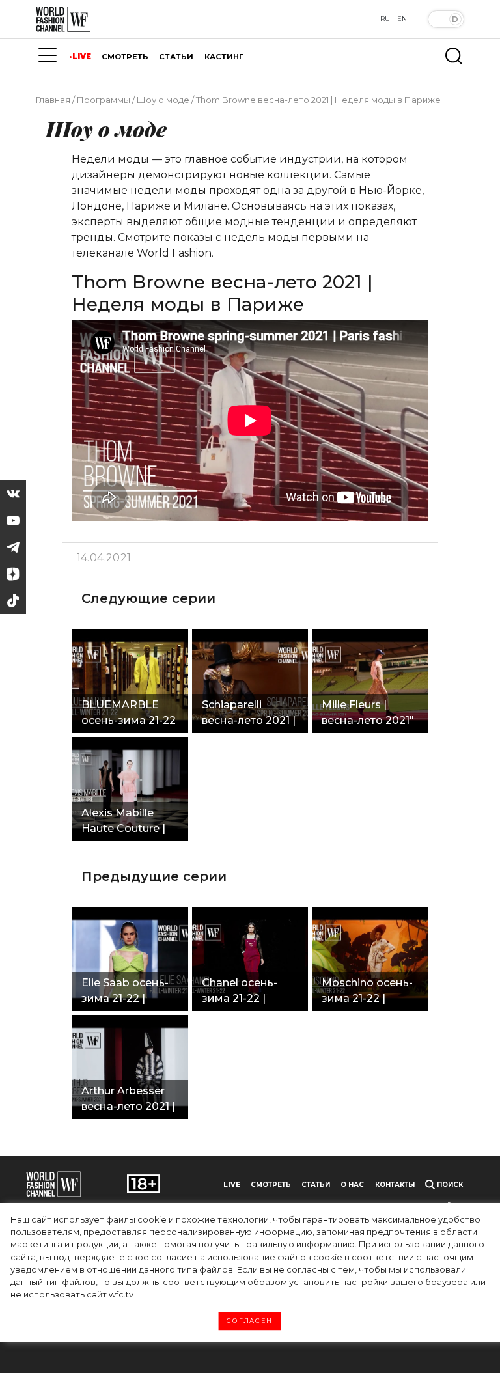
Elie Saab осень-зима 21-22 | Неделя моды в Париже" (125, 992)
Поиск (449, 1184)
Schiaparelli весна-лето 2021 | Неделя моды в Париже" (249, 714)
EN (402, 18)
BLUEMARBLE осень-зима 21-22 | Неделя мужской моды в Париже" (128, 714)
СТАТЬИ (176, 56)
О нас (352, 1184)
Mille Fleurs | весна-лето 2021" (368, 713)
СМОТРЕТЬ (125, 56)
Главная (53, 99)
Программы (103, 99)
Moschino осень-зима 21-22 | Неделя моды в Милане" (367, 992)
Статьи (315, 1184)
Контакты (395, 1184)
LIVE (81, 56)
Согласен (250, 1321)
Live (231, 1184)
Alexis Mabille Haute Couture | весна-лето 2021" (127, 822)
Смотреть (271, 1184)
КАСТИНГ (223, 56)
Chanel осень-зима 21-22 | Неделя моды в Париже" (244, 992)
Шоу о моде (163, 99)
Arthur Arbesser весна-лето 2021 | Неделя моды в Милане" (128, 1100)
